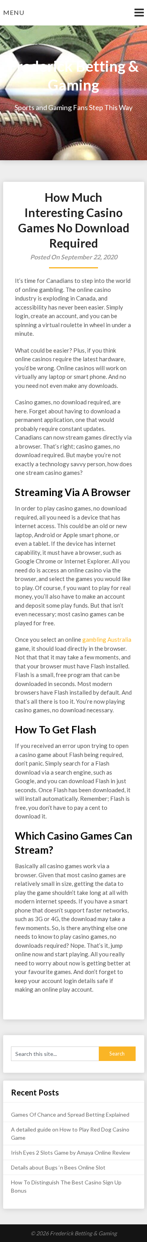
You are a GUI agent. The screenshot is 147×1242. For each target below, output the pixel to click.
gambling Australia (106, 639)
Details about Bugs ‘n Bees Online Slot (58, 1167)
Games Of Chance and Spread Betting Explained (70, 1114)
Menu (13, 12)
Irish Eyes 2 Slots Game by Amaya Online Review (70, 1152)
